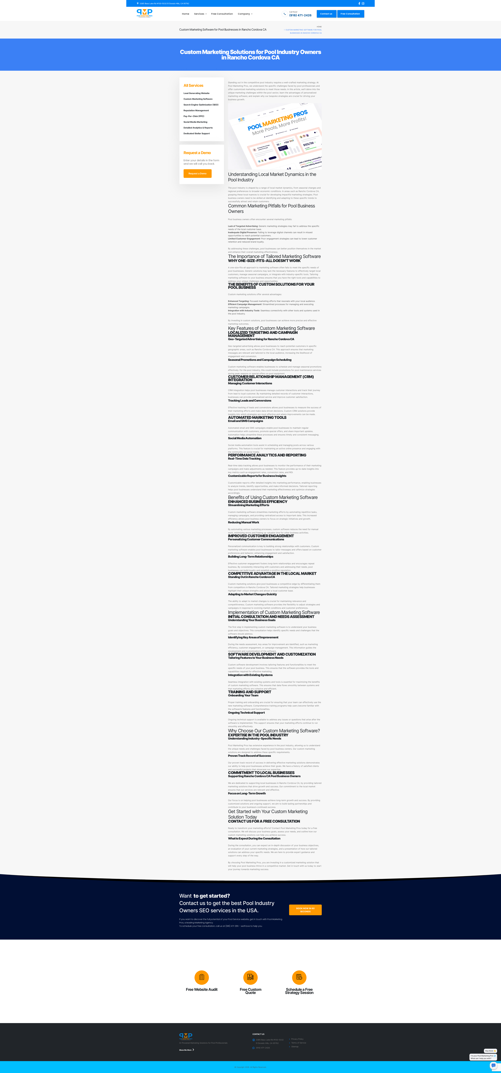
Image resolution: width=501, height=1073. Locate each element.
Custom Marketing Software (198, 99)
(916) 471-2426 (263, 1048)
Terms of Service (298, 1043)
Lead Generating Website (197, 93)
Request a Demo (198, 173)
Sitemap (295, 1046)
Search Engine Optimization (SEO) (201, 104)
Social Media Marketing (195, 122)
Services (199, 13)
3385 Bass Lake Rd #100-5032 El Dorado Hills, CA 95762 (164, 3)
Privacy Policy (297, 1039)
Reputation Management (196, 110)
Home (185, 13)
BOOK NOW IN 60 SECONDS (305, 910)
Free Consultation (222, 13)
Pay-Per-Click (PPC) (194, 116)
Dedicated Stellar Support (197, 133)
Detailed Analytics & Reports (198, 127)
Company (244, 13)
